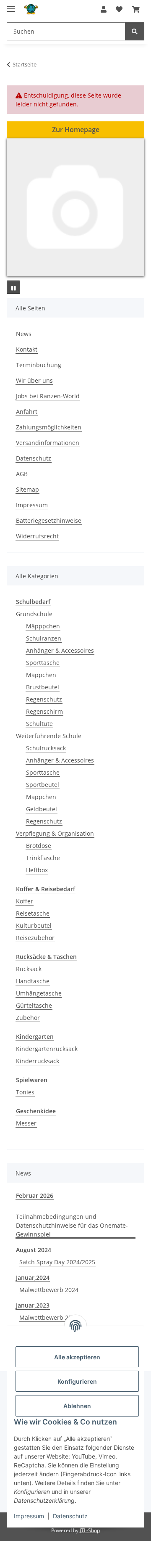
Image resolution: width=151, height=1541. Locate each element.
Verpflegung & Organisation (55, 833)
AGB (22, 474)
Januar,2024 (32, 1278)
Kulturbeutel (34, 925)
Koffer (24, 901)
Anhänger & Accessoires (60, 650)
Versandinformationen (47, 443)
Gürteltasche (34, 1005)
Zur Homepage (75, 129)
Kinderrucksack (37, 1061)
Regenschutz (44, 699)
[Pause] (13, 287)
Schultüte (39, 724)
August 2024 (33, 1250)
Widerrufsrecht (37, 536)
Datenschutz (70, 1516)
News (23, 334)
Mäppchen (41, 675)
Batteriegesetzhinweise (48, 520)
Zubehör (28, 1018)
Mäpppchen (43, 626)
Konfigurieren (77, 1381)
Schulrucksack (46, 748)
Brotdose (38, 846)
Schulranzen (43, 638)
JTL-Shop (90, 1530)
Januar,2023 (32, 1305)
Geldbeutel (41, 809)
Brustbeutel (42, 687)
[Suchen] (134, 31)
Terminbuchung (38, 365)
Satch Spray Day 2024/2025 (57, 1262)
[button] (103, 9)
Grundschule (34, 614)
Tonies (25, 1092)
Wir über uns (34, 380)
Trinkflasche (43, 858)
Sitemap (27, 489)
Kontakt (26, 349)
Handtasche (32, 981)
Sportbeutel (42, 785)
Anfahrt (26, 412)
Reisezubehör (35, 938)
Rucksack (29, 969)
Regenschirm (44, 711)
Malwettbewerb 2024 (48, 1290)
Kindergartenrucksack (47, 1049)
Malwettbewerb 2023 (48, 1317)
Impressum (29, 1516)
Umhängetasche (39, 993)
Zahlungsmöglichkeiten (48, 427)
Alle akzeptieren (77, 1357)
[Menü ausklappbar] (11, 5)
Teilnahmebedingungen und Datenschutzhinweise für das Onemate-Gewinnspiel (72, 1225)
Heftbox (37, 870)
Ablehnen (77, 1405)
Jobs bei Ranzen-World (48, 396)
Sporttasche (43, 663)
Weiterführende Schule (48, 736)
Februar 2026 (34, 1195)
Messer (26, 1123)
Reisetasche (32, 913)
